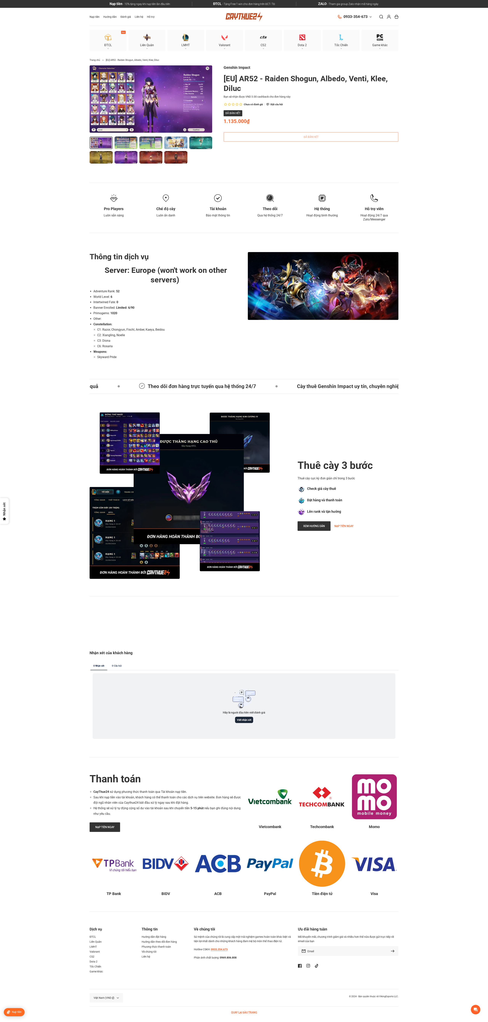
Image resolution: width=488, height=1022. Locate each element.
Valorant (95, 951)
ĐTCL (93, 936)
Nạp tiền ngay (343, 526)
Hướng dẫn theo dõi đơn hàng (159, 941)
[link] (189, 489)
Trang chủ (95, 60)
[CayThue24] (244, 16)
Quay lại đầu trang (244, 1012)
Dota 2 (93, 961)
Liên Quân (96, 941)
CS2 (92, 956)
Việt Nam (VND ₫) (104, 997)
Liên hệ (146, 956)
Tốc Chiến (95, 966)
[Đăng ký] (393, 951)
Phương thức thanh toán (156, 946)
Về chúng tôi (149, 951)
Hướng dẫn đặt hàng (154, 936)
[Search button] (381, 17)
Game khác (96, 971)
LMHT (93, 946)
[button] (379, 40)
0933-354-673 (356, 16)
